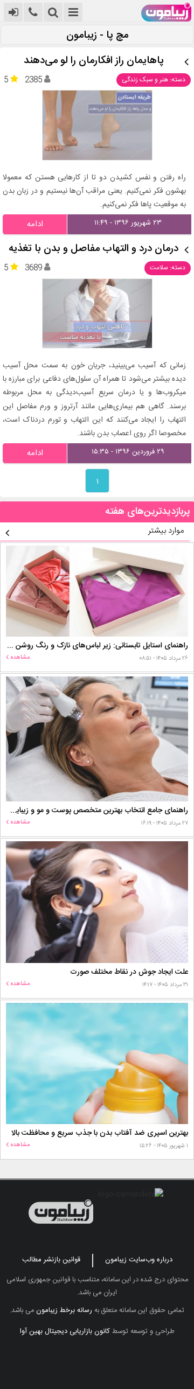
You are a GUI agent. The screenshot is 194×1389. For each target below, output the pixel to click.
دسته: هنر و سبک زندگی (153, 79)
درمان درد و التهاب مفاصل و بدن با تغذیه (93, 249)
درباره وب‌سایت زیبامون (138, 1260)
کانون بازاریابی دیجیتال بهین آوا (65, 1331)
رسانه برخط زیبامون (64, 1310)
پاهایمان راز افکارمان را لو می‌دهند (94, 61)
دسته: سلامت (167, 267)
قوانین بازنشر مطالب (51, 1260)
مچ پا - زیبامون (97, 35)
